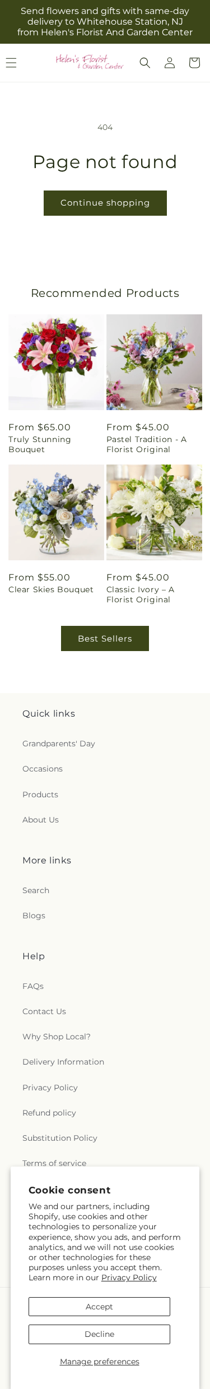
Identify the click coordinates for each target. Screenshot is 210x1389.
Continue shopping (105, 202)
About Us (40, 820)
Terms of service (54, 1163)
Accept (99, 1307)
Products (40, 794)
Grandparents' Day (58, 743)
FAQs (33, 986)
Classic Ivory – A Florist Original (140, 594)
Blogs (33, 915)
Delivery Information (63, 1062)
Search (35, 890)
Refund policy (49, 1113)
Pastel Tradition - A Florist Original (146, 444)
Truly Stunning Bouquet (39, 444)
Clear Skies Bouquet (51, 589)
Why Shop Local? (56, 1037)
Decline (99, 1334)
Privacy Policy (129, 1277)
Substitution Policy (59, 1138)
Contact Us (44, 1011)
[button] (145, 62)
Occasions (42, 769)
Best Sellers (105, 638)
